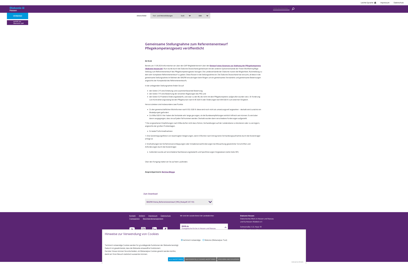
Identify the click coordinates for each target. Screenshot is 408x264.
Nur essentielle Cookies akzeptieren (200, 259)
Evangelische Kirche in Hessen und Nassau (199, 227)
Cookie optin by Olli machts (297, 262)
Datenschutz (399, 2)
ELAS (182, 16)
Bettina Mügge (168, 172)
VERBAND (17, 16)
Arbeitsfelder (142, 16)
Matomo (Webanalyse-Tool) (216, 240)
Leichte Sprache (367, 2)
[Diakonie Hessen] (17, 9)
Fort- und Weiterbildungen (163, 16)
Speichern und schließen (228, 259)
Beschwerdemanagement (153, 219)
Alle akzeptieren (176, 259)
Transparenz (134, 219)
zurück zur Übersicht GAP (18, 22)
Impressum (384, 2)
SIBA (200, 16)
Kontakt (132, 216)
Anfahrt (142, 216)
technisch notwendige (192, 240)
